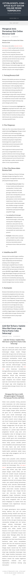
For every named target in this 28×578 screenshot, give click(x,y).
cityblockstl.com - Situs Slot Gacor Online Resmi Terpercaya (14, 7)
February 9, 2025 (7, 336)
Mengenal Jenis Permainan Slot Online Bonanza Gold (12, 31)
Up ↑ (14, 574)
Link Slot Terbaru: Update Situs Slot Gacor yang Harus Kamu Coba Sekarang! (13, 329)
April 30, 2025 (6, 36)
